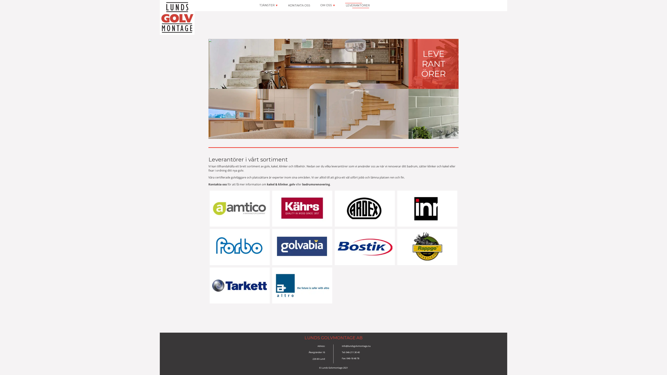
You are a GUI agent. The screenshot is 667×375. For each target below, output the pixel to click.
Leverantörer (357, 5)
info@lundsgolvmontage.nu (356, 346)
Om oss (327, 5)
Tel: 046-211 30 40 (351, 352)
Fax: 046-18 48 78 (350, 358)
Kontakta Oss (299, 5)
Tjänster (268, 5)
